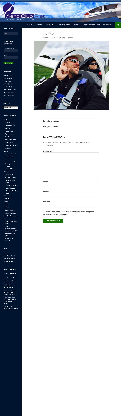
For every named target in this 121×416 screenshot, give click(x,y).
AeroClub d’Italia (10, 210)
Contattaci (8, 148)
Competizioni (107, 25)
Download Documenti (92, 25)
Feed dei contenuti (9, 256)
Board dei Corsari (10, 177)
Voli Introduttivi (10, 131)
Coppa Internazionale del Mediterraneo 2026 (11, 229)
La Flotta (7, 128)
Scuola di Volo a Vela (11, 154)
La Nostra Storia (10, 125)
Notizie (76, 25)
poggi (70, 38)
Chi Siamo (8, 122)
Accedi (6, 253)
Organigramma (9, 134)
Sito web (46, 201)
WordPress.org (8, 261)
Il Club (29, 25)
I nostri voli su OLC (11, 185)
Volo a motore (64, 25)
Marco (6, 306)
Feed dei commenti (9, 258)
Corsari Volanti (9, 174)
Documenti (7, 78)
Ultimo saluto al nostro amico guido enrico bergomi (10, 301)
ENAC (7, 207)
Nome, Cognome (9, 48)
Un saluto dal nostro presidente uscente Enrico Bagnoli (11, 276)
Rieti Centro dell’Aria (11, 139)
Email (46, 191)
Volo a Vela (51, 25)
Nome (46, 181)
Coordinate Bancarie (11, 145)
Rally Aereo (8, 199)
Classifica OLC (10, 188)
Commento (48, 151)
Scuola (39, 25)
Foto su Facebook (10, 213)
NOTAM (7, 87)
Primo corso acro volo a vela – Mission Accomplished (11, 292)
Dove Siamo (8, 137)
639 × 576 (61, 38)
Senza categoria (8, 89)
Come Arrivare (9, 142)
